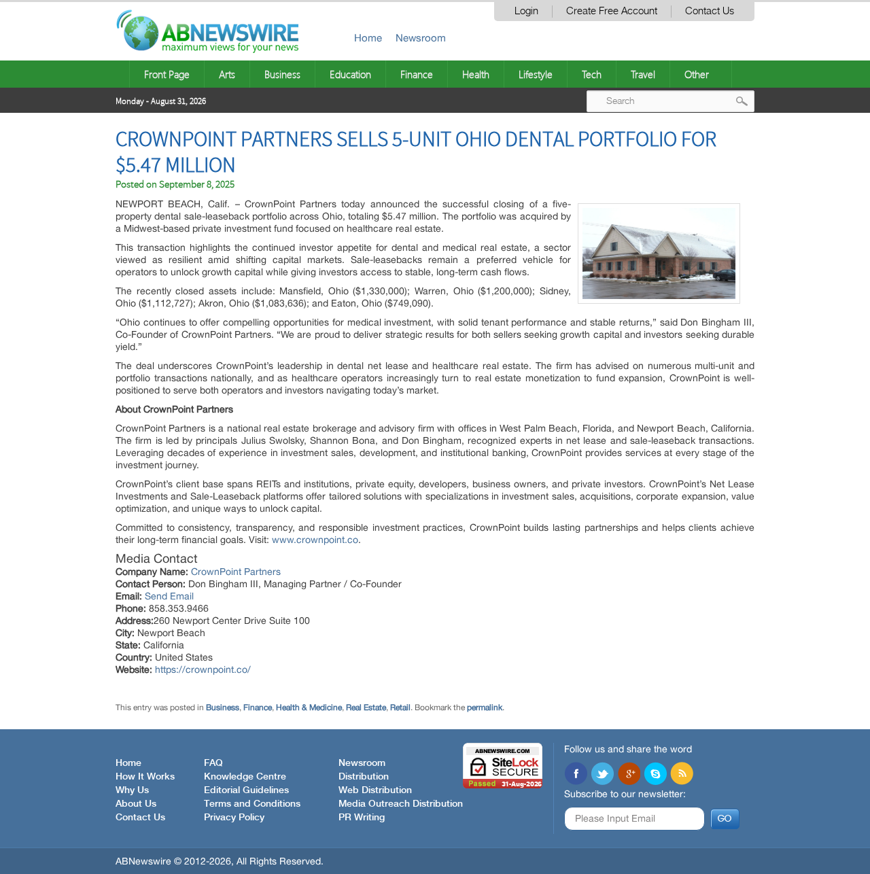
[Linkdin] (628, 775)
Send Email (169, 596)
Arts (227, 74)
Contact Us (709, 11)
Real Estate (366, 707)
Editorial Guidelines (246, 790)
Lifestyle (536, 74)
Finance (416, 74)
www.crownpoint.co (315, 539)
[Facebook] (575, 775)
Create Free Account (611, 11)
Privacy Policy (234, 817)
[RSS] (681, 775)
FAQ (213, 763)
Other (696, 74)
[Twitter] (602, 775)
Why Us (132, 790)
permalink (484, 707)
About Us (136, 804)
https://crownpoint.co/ (203, 669)
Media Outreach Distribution (400, 804)
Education (350, 74)
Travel (643, 74)
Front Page (167, 74)
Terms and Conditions (252, 804)
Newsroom (421, 37)
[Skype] (655, 775)
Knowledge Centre (245, 777)
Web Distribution (375, 790)
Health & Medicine (309, 707)
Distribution (363, 777)
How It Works (145, 777)
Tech (592, 74)
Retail (400, 707)
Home (368, 37)
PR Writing (361, 817)
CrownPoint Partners (236, 571)
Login (526, 11)
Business (282, 74)
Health (475, 74)
